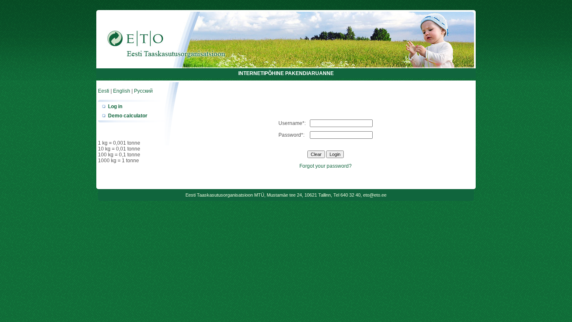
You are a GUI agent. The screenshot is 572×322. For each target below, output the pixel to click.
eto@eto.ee (374, 194)
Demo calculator (127, 116)
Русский (143, 91)
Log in (115, 106)
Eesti (103, 91)
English (121, 91)
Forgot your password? (325, 166)
